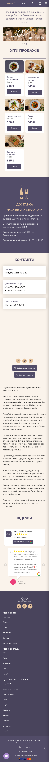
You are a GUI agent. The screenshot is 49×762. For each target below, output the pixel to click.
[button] (33, 3)
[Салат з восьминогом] (14, 66)
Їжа (4, 653)
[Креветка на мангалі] (34, 66)
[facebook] (30, 361)
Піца (5, 704)
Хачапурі (6, 710)
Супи (5, 699)
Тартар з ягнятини (11, 153)
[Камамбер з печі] (14, 105)
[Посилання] (24, 36)
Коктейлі (6, 663)
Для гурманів (8, 694)
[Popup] (46, 3)
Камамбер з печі (14, 116)
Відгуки (6, 638)
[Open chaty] (6, 756)
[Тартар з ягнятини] (14, 141)
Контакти (7, 633)
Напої (5, 674)
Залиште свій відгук (22, 542)
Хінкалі (6, 715)
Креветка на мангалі (33, 78)
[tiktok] (24, 361)
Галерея (6, 622)
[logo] (23, 3)
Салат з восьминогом (12, 78)
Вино (5, 658)
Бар (4, 669)
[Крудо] (34, 105)
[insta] (18, 361)
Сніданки (7, 683)
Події (5, 627)
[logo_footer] (24, 598)
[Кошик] (40, 3)
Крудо (30, 116)
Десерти (6, 726)
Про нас (6, 617)
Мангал (6, 720)
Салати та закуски (10, 689)
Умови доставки (10, 643)
